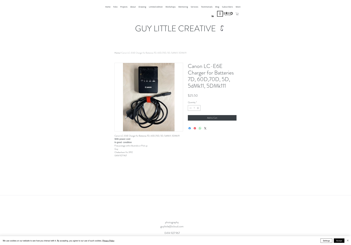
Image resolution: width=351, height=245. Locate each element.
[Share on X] (205, 128)
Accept (339, 240)
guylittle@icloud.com (171, 226)
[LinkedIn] (212, 16)
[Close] (347, 240)
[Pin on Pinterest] (194, 128)
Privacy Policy (108, 240)
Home (117, 52)
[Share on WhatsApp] (200, 128)
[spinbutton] (194, 108)
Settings (326, 240)
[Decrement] (190, 108)
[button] (237, 13)
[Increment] (198, 108)
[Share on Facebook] (189, 128)
